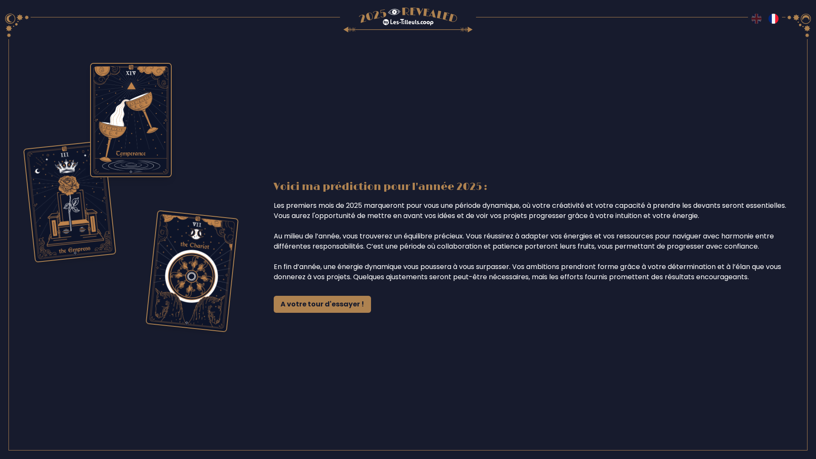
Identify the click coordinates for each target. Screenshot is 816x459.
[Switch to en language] (756, 19)
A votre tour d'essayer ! (322, 304)
